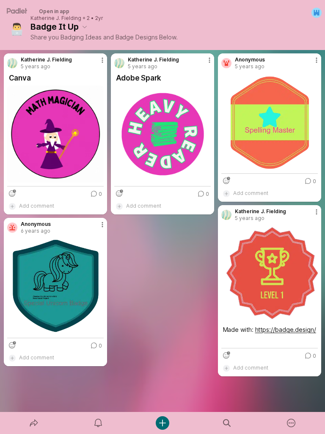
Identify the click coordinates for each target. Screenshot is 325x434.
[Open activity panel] (98, 423)
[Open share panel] (33, 423)
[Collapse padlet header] (84, 26)
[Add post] (162, 423)
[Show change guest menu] (316, 12)
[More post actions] (97, 63)
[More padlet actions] (291, 423)
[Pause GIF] (97, 176)
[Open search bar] (226, 423)
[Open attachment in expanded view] (55, 134)
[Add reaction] (12, 193)
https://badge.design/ (285, 329)
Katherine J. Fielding (55, 18)
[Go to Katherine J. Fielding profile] (12, 63)
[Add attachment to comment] (12, 206)
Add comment (36, 206)
